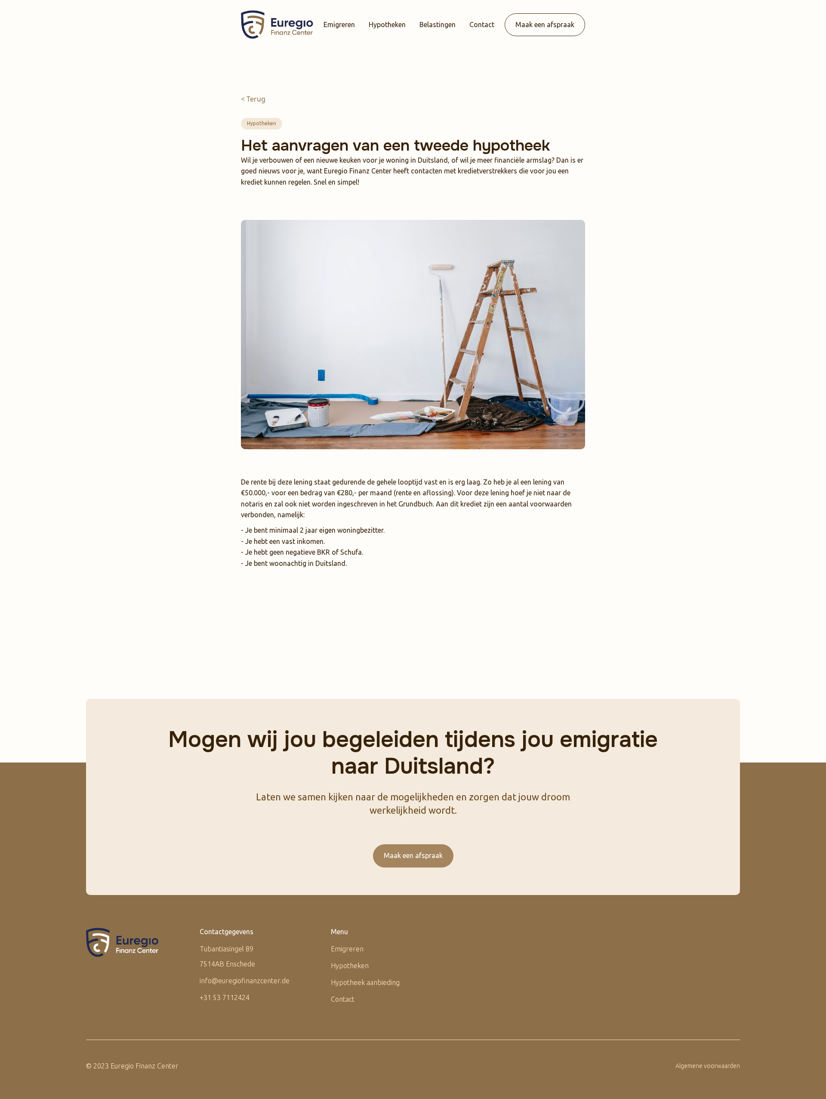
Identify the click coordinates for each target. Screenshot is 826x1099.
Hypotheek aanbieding (365, 982)
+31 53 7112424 (225, 997)
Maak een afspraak (544, 24)
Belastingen (437, 24)
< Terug (253, 99)
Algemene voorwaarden (707, 1065)
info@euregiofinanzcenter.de (245, 981)
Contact (481, 24)
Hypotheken (387, 24)
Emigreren (339, 24)
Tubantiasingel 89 (226, 949)
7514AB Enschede (227, 964)
